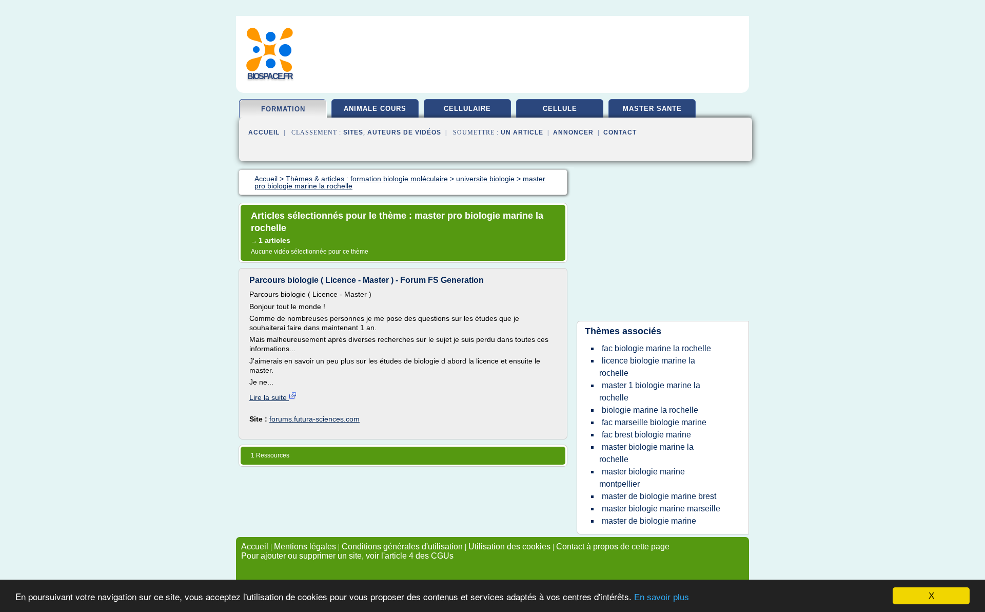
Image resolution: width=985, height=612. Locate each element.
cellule (560, 108)
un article (522, 132)
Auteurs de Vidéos (404, 132)
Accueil (264, 132)
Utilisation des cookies (509, 546)
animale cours (375, 108)
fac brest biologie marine (646, 434)
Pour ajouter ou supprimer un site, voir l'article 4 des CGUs (347, 555)
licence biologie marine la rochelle (647, 366)
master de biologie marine (649, 521)
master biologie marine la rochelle (646, 453)
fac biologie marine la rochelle (656, 348)
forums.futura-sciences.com (314, 419)
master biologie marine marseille (661, 508)
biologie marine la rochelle (650, 410)
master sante (652, 108)
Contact (620, 132)
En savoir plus (661, 597)
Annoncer (573, 132)
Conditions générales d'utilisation (402, 546)
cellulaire (467, 108)
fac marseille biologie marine (654, 422)
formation (283, 109)
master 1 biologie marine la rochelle (649, 391)
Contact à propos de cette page (612, 546)
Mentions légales (305, 546)
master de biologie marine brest (659, 496)
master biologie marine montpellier (642, 477)
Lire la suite (269, 397)
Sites (353, 132)
